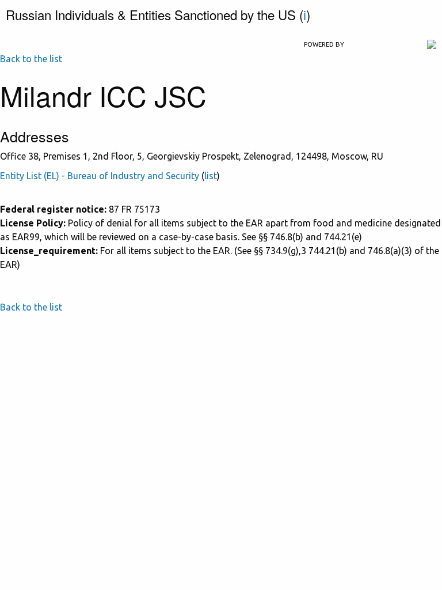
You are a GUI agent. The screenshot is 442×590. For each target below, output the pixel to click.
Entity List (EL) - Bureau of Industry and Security (99, 176)
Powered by (324, 44)
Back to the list (31, 59)
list (210, 176)
